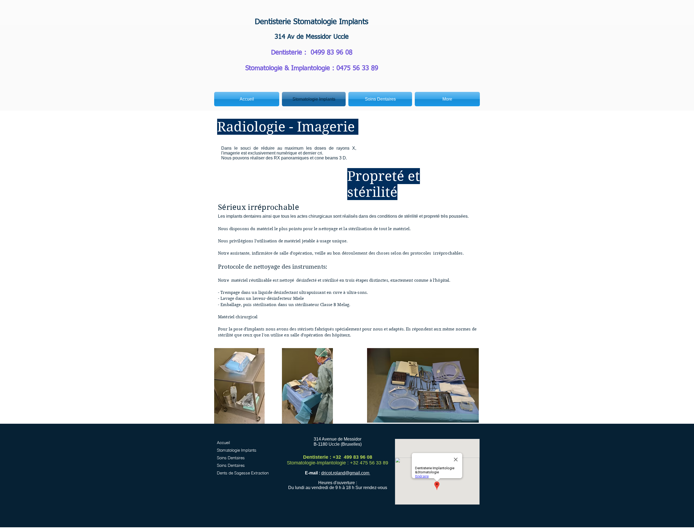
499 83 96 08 (333, 52)
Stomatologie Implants (236, 450)
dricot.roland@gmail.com (345, 473)
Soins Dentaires (231, 457)
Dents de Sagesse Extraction (241, 473)
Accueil (223, 442)
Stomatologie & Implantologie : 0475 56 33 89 (311, 68)
